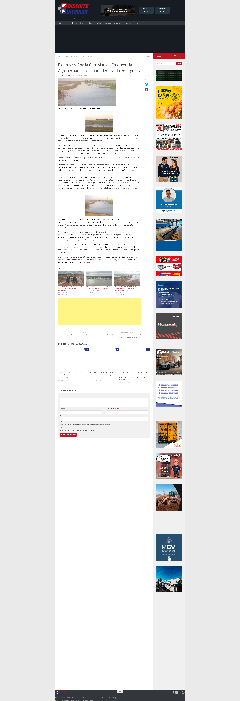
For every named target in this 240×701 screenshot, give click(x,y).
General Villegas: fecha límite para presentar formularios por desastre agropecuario (98, 287)
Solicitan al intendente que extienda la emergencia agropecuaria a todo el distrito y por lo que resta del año (127, 288)
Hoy (65, 23)
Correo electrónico (112, 409)
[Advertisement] (120, 39)
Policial (89, 23)
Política (98, 23)
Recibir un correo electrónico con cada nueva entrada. (77, 430)
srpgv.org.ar (86, 262)
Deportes (117, 23)
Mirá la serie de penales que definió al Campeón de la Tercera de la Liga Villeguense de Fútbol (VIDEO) (102, 374)
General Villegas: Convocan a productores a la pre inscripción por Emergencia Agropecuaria (70, 288)
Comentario (64, 396)
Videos (136, 23)
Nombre (63, 409)
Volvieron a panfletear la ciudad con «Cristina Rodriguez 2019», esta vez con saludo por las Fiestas (72, 374)
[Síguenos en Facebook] (172, 56)
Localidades (108, 23)
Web (61, 415)
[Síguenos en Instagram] (181, 56)
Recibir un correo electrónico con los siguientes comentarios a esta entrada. (85, 424)
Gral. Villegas (63, 56)
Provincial (128, 23)
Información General (78, 23)
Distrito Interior (67, 76)
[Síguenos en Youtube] (175, 56)
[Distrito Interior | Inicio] (73, 9)
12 (87, 349)
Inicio (60, 23)
